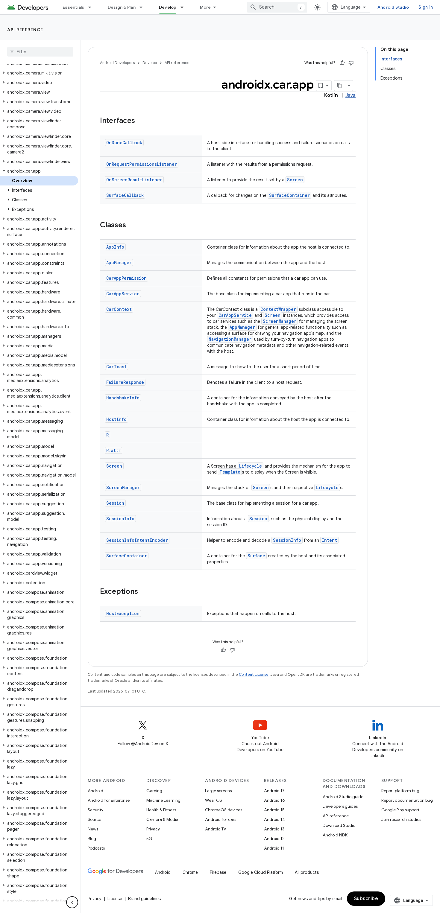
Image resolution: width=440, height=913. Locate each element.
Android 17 (274, 790)
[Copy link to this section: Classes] (132, 225)
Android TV (215, 829)
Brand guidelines (144, 898)
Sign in (425, 7)
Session (115, 503)
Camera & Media (162, 819)
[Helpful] (342, 62)
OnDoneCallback (124, 142)
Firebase (218, 872)
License (114, 898)
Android (95, 790)
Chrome (190, 872)
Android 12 (274, 838)
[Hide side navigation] (72, 902)
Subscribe (366, 899)
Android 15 (274, 809)
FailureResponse (125, 382)
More (205, 7)
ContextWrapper (278, 309)
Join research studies (401, 819)
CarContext (119, 309)
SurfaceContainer (289, 195)
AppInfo (115, 247)
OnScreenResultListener (134, 179)
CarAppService (122, 293)
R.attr (113, 450)
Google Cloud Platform (260, 872)
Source (94, 819)
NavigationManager (230, 339)
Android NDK (335, 835)
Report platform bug (400, 790)
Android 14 (274, 819)
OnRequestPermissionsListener (141, 164)
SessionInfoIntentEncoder (137, 540)
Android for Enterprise (109, 800)
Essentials (73, 7)
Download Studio (339, 825)
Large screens (218, 790)
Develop (168, 7)
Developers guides (340, 806)
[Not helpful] (351, 62)
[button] (39, 73)
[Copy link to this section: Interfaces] (141, 121)
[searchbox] (40, 52)
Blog (92, 838)
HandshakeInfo (122, 398)
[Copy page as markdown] (339, 85)
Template (229, 472)
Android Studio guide (343, 796)
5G (149, 838)
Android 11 (274, 848)
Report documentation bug (407, 800)
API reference (25, 29)
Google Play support (400, 809)
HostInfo (116, 419)
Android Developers (117, 62)
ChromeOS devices (223, 809)
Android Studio (393, 7)
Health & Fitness (161, 809)
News (93, 829)
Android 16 (274, 800)
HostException (122, 613)
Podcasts (96, 848)
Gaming (154, 790)
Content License (253, 674)
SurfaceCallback (125, 195)
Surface (256, 556)
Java (350, 95)
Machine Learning (163, 800)
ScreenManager (279, 321)
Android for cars (220, 819)
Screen (295, 179)
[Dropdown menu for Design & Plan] (144, 7)
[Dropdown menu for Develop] (185, 7)
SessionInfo (120, 518)
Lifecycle (250, 466)
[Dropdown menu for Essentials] (92, 7)
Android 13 (274, 829)
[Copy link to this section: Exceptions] (144, 592)
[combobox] (277, 7)
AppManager (119, 262)
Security (95, 809)
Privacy (153, 829)
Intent (329, 540)
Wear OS (213, 800)
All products (307, 872)
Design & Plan (122, 7)
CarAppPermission (126, 278)
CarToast (116, 366)
